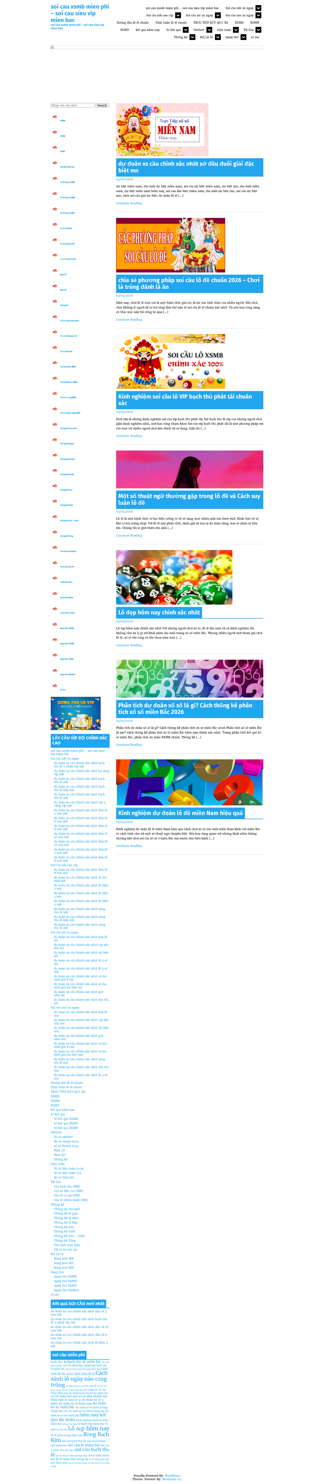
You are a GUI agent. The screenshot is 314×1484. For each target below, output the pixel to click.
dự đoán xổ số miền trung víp (86, 1411)
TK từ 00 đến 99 (67, 567)
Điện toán (224, 30)
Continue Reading (129, 203)
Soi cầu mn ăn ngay (239, 15)
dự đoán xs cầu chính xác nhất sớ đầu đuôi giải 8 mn (80, 1045)
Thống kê (181, 37)
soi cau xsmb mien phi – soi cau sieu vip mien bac (80, 13)
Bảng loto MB (64, 1258)
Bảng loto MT (64, 1263)
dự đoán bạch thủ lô (80, 1393)
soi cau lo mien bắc (84, 1445)
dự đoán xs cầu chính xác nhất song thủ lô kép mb (79, 918)
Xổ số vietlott (63, 1137)
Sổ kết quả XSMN (67, 197)
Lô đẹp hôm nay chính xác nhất (159, 612)
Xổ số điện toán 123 (68, 336)
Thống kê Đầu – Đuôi (69, 520)
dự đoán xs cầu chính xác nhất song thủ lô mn (79, 1060)
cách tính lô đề (84, 1374)
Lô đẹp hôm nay (88, 1428)
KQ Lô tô (206, 37)
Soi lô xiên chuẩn (98, 1455)
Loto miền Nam (66, 597)
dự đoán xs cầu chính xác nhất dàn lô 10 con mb (80, 843)
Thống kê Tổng (66, 536)
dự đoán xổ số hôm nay (75, 1403)
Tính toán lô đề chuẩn (171, 22)
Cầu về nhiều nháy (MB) (70, 413)
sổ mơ (255, 37)
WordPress (172, 1475)
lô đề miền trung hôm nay (66, 1435)
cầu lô (92, 1385)
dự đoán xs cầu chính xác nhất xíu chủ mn (81, 1068)
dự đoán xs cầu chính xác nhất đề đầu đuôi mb (80, 879)
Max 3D (63, 274)
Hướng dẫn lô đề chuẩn (133, 22)
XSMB (239, 22)
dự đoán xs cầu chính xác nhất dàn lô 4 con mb (80, 851)
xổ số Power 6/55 (68, 259)
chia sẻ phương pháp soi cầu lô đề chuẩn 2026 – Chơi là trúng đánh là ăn (189, 283)
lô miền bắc (61, 1430)
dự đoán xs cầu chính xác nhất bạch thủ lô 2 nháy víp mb (79, 764)
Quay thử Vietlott (67, 674)
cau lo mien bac (73, 1365)
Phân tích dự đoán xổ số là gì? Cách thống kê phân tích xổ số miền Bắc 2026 (185, 709)
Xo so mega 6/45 (67, 244)
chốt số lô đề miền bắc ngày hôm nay (82, 1369)
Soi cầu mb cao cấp (159, 15)
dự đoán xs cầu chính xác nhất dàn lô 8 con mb (80, 871)
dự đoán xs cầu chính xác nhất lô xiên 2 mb (81, 886)
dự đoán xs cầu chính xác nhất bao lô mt (80, 938)
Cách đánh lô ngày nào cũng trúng (79, 1379)
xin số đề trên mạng (78, 1463)
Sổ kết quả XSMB (67, 182)
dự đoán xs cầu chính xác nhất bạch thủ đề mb (79, 780)
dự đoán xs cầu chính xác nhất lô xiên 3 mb (81, 894)
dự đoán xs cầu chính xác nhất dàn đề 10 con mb (80, 835)
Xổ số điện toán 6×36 (69, 1168)
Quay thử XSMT (67, 659)
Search (102, 105)
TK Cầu (248, 30)
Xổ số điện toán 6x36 (69, 321)
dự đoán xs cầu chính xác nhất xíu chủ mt (81, 1001)
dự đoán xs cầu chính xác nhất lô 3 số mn (80, 970)
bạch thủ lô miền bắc (84, 1362)
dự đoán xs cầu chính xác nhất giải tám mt (78, 993)
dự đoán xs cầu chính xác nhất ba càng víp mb (82, 772)
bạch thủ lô (59, 1362)
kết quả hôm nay (148, 30)
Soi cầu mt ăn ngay (199, 15)
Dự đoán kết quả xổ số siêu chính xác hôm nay (79, 1397)
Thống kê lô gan (67, 444)
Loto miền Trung (67, 613)
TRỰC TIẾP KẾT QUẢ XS (210, 22)
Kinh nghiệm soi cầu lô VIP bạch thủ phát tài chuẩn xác (185, 400)
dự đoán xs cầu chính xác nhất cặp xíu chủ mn (81, 1021)
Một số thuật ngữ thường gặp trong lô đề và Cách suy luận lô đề (189, 499)
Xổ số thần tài (66, 351)
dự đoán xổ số (73, 1399)
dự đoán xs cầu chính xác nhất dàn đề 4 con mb (80, 811)
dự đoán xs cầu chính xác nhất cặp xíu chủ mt (81, 946)
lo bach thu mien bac (91, 1423)
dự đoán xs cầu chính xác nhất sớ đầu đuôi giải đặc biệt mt (80, 985)
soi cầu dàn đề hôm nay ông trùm (71, 1456)
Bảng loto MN (64, 1267)
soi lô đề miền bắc (63, 1459)
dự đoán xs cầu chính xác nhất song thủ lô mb (79, 926)
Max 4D (63, 290)
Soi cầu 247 (67, 1450)
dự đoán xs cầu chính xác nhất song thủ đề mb (79, 910)
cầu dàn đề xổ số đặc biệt (77, 1386)
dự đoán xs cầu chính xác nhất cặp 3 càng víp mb (79, 803)
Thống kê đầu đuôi (68, 428)
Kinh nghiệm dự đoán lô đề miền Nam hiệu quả (180, 813)
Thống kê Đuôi (66, 505)
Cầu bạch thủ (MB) (68, 367)
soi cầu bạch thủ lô (80, 1452)
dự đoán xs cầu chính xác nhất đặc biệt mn (81, 1029)
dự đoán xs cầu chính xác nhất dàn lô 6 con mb (80, 858)
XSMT (124, 30)
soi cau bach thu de (74, 1441)
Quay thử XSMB (67, 628)
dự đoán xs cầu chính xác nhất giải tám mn (78, 1037)
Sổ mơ (63, 690)
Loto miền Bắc (66, 582)
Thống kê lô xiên (67, 459)
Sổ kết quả (173, 30)
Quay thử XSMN (67, 643)
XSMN (254, 22)
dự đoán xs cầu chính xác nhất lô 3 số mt (80, 962)
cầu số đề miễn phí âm (72, 1390)
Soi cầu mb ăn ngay (239, 8)
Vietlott (198, 30)
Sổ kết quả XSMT (67, 213)
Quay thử (232, 37)
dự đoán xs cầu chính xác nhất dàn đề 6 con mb (80, 819)
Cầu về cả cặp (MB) (68, 397)
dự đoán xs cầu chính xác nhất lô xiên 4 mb (81, 902)
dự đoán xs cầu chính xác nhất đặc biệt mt (81, 954)
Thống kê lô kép (67, 474)
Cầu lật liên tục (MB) (68, 382)
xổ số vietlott (66, 228)
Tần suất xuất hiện (68, 551)
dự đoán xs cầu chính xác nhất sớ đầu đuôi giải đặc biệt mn (186, 167)
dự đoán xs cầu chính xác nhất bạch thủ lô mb (79, 795)
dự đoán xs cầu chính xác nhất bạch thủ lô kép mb (79, 788)
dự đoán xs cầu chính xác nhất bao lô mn (80, 1013)
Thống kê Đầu (66, 490)
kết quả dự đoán (70, 1424)
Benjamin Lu (171, 1479)
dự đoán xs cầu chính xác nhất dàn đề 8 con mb (80, 827)
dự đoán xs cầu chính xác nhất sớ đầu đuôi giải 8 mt (80, 977)
